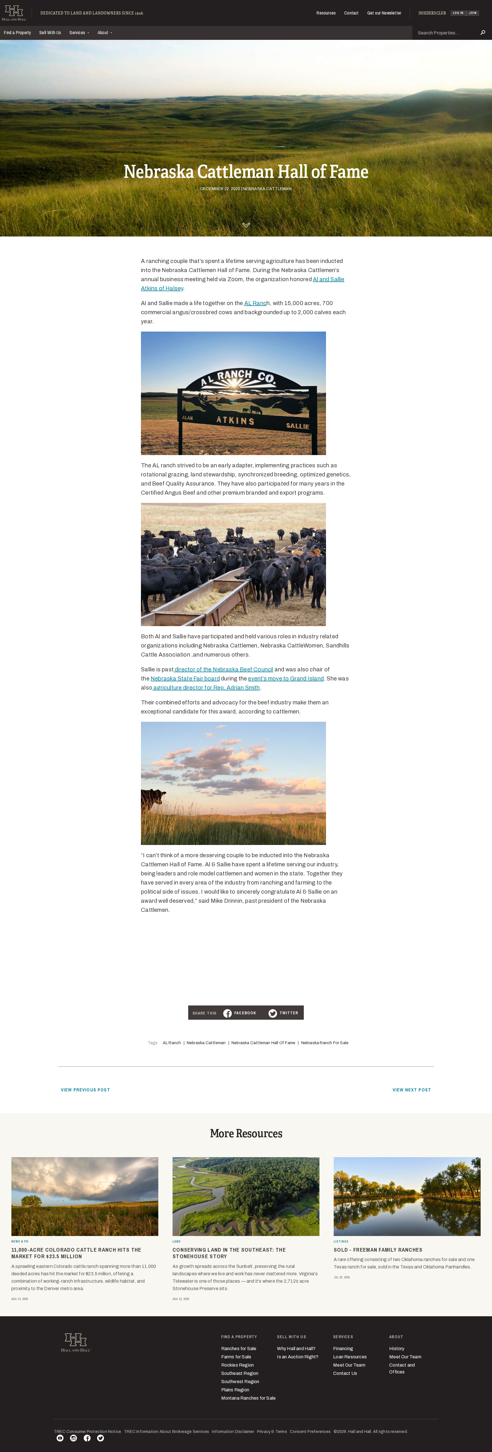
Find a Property (17, 32)
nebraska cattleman (206, 1043)
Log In (458, 13)
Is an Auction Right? (297, 1356)
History (396, 1348)
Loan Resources (350, 1356)
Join (473, 13)
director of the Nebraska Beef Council (223, 669)
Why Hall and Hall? (296, 1348)
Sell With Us (50, 32)
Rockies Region (237, 1365)
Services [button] (77, 32)
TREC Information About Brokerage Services (166, 1432)
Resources (326, 13)
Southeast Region (240, 1373)
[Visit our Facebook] (87, 1439)
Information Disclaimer (233, 1432)
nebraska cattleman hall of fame (263, 1043)
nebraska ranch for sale (325, 1043)
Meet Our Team (349, 1365)
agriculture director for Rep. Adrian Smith (206, 687)
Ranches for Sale (239, 1348)
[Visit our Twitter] (100, 1439)
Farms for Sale (236, 1356)
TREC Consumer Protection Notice (87, 1432)
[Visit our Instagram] (73, 1439)
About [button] (103, 32)
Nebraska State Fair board (185, 678)
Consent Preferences (310, 1432)
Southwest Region (240, 1381)
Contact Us (345, 1373)
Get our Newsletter (384, 13)
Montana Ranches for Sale (248, 1398)
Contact (351, 13)
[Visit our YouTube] (60, 1439)
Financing (343, 1348)
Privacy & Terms (272, 1432)
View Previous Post (85, 1090)
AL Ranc (255, 303)
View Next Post (412, 1090)
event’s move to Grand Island (286, 678)
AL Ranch (172, 1043)
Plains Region (235, 1389)
